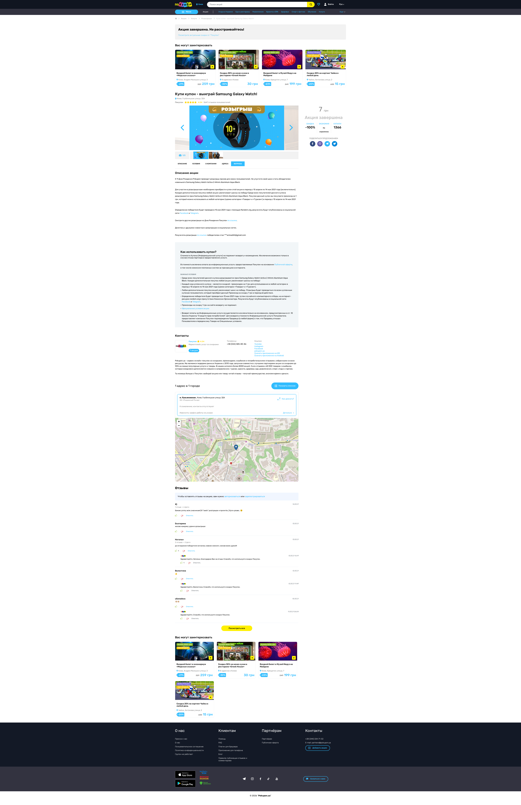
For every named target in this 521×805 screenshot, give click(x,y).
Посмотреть (184, 66)
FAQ (220, 743)
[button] (236, 447)
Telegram (194, 213)
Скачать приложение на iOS (267, 353)
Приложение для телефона (230, 750)
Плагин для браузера (228, 746)
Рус (341, 4)
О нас (177, 743)
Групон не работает (184, 754)
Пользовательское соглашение (189, 746)
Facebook (184, 213)
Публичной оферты (283, 264)
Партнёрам (267, 739)
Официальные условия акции (195, 308)
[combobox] (257, 4)
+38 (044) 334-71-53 (314, 739)
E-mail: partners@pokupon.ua (318, 743)
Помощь (222, 739)
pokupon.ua (259, 351)
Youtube (258, 344)
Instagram (258, 346)
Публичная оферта (270, 743)
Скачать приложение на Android (269, 355)
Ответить (189, 516)
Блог (220, 754)
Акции (205, 12)
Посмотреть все (237, 628)
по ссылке (232, 220)
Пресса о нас (181, 739)
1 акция (194, 350)
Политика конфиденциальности (189, 750)
